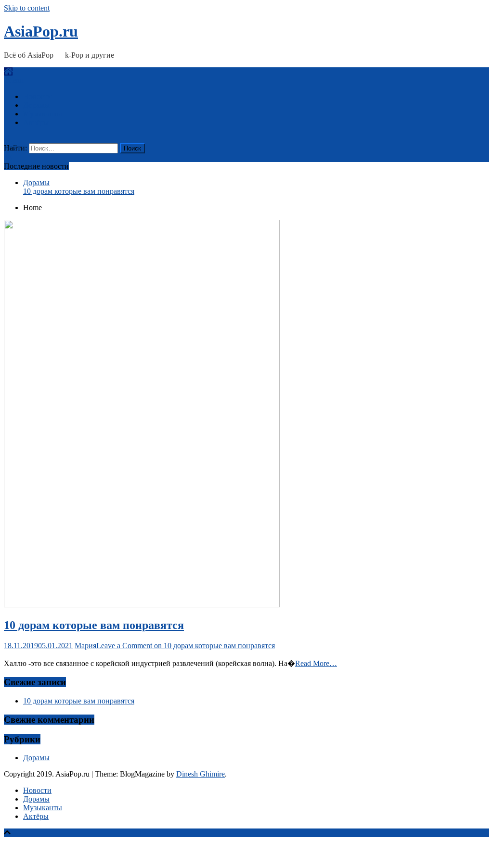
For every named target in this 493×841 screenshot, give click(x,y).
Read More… (316, 663)
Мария (85, 645)
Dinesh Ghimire (200, 774)
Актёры (36, 122)
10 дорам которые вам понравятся (78, 191)
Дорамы (36, 105)
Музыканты (42, 114)
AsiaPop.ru (41, 31)
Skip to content (27, 8)
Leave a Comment (185, 645)
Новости (37, 96)
